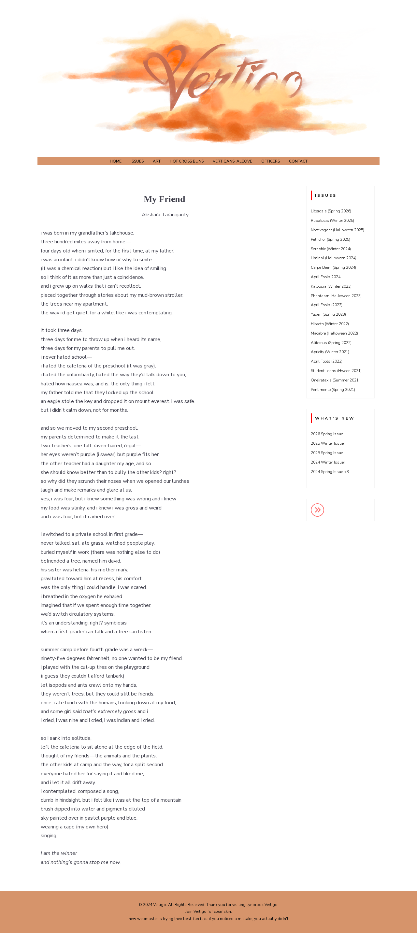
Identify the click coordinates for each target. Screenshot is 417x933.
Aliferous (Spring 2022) (331, 342)
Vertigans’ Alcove (232, 161)
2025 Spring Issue (327, 452)
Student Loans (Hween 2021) (336, 370)
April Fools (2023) (326, 305)
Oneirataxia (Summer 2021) (335, 380)
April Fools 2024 (325, 277)
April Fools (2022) (326, 361)
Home (116, 161)
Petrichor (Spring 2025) (330, 239)
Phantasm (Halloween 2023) (336, 295)
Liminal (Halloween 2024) (333, 258)
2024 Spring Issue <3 (330, 471)
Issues (137, 161)
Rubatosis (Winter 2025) (332, 220)
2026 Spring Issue (327, 434)
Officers (270, 161)
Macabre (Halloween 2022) (334, 333)
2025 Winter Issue (327, 443)
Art (157, 161)
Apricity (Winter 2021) (330, 351)
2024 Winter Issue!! (328, 462)
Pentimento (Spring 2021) (333, 389)
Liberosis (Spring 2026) (331, 211)
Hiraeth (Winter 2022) (330, 323)
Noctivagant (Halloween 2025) (337, 230)
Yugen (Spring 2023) (328, 314)
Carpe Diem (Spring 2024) (333, 267)
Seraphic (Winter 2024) (331, 248)
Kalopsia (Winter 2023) (331, 286)
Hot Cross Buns (187, 161)
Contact (298, 161)
